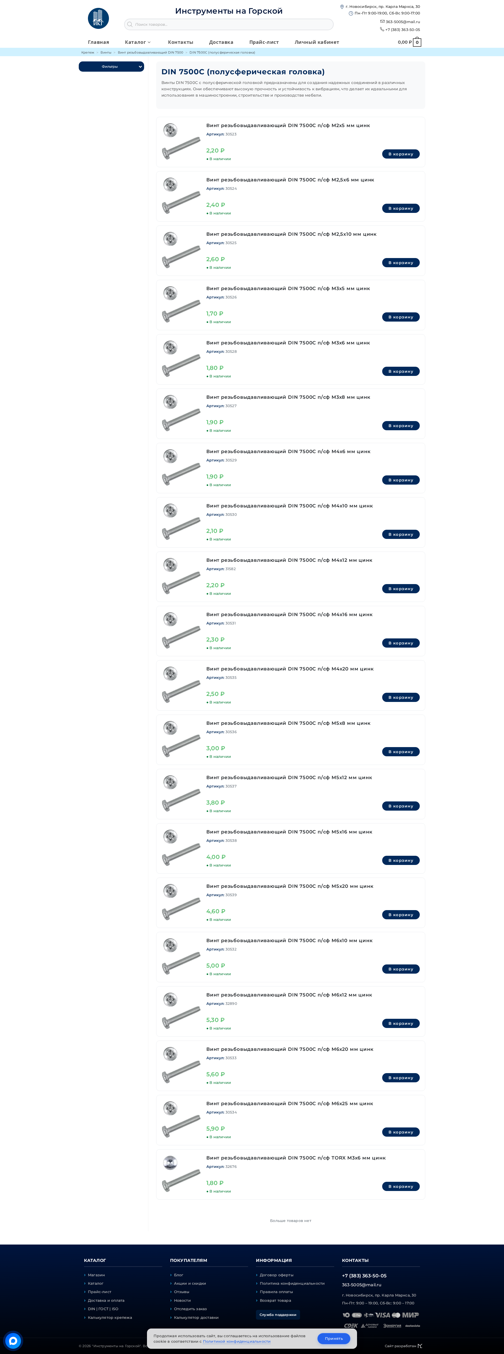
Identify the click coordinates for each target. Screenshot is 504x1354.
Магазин (96, 1275)
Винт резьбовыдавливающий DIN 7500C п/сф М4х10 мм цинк (289, 506)
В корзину (401, 153)
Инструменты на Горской (229, 11)
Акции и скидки (190, 1283)
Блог (178, 1275)
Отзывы (182, 1291)
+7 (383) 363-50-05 (402, 29)
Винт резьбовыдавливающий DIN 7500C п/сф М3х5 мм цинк (288, 288)
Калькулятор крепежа (110, 1317)
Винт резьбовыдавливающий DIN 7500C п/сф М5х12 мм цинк (289, 777)
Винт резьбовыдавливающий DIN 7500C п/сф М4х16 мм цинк (289, 614)
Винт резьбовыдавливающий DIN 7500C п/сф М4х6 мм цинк (288, 451)
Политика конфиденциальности (292, 1283)
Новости (182, 1300)
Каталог (95, 1283)
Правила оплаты (276, 1291)
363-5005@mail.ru (403, 21)
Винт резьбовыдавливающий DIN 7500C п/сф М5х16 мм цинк (289, 832)
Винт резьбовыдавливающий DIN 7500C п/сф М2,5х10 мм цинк (291, 234)
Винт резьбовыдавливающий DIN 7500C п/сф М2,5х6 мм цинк (290, 180)
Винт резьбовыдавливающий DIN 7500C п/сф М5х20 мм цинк (289, 886)
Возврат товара (275, 1300)
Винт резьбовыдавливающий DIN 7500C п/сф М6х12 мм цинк (289, 995)
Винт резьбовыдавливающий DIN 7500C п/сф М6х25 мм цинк (289, 1103)
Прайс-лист (99, 1291)
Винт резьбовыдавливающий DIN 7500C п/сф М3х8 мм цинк (288, 397)
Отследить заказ (190, 1308)
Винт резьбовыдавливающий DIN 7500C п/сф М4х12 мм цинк (289, 560)
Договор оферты (276, 1275)
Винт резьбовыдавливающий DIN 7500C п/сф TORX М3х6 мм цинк (296, 1158)
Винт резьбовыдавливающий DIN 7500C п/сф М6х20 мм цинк (289, 1049)
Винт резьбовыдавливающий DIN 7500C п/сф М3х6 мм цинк (288, 343)
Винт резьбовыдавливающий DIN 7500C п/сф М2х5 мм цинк (288, 125)
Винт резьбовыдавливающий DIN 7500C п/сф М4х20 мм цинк (290, 669)
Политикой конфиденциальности (237, 1341)
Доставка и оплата (106, 1300)
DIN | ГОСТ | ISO (103, 1308)
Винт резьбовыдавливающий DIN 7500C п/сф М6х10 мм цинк (289, 940)
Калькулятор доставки (196, 1317)
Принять (334, 1338)
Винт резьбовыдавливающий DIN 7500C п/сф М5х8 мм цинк (288, 723)
